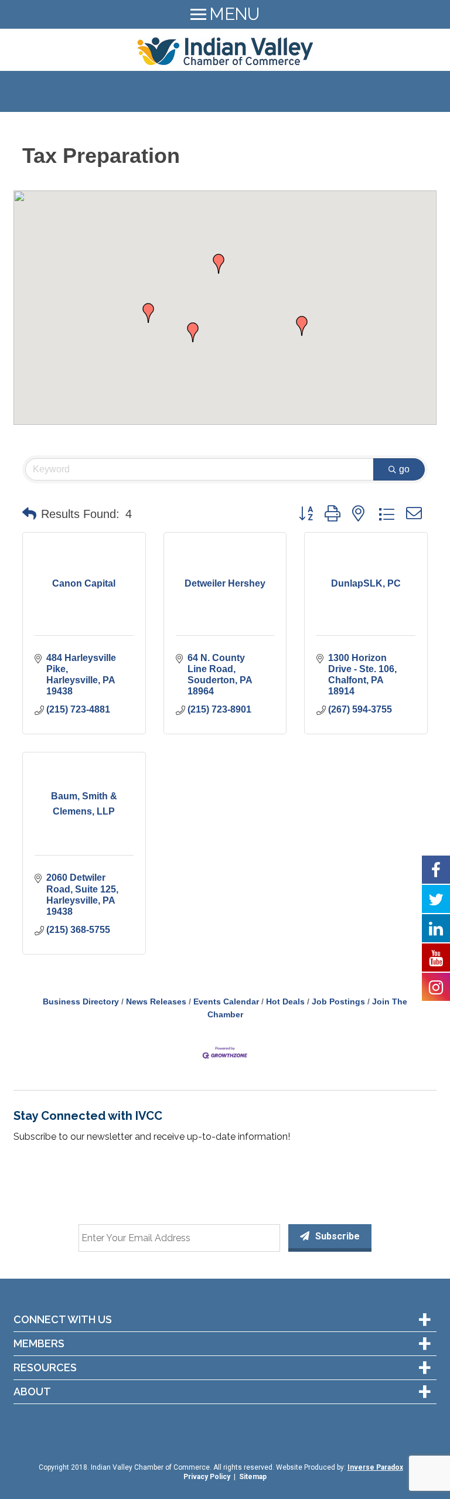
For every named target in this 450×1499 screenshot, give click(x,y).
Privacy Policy (206, 1477)
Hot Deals (285, 1001)
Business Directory (81, 1001)
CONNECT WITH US (62, 1320)
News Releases (156, 1001)
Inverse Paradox (375, 1467)
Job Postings (338, 1001)
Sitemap (253, 1477)
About (32, 1392)
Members (38, 1344)
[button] (148, 313)
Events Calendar (226, 1001)
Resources (45, 1368)
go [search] (404, 469)
